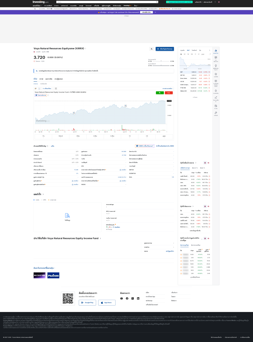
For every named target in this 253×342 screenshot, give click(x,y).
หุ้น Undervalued (176, 8)
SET (181, 72)
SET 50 (182, 75)
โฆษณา (173, 296)
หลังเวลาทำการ (73, 8)
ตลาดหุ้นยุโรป (116, 8)
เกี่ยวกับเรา (174, 292)
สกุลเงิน (182, 50)
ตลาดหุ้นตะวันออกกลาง (128, 8)
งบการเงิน (48, 79)
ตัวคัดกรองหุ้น (117, 6)
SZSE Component (185, 84)
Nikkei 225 (183, 91)
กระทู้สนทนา (59, 79)
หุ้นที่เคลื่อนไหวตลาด (187, 163)
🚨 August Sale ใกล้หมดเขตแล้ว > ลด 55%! (179, 2)
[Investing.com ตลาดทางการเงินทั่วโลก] (40, 2)
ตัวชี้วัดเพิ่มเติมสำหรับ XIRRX (165, 146)
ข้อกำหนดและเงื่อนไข (216, 337)
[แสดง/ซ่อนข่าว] (56, 88)
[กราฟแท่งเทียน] (35, 88)
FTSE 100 (183, 88)
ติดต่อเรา (174, 300)
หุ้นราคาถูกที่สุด (184, 245)
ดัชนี (188, 50)
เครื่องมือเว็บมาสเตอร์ (152, 304)
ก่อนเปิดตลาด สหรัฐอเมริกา (61, 8)
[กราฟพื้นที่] (39, 88)
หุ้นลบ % (202, 168)
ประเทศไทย (42, 8)
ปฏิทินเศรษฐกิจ (106, 6)
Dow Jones (183, 78)
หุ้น (35, 9)
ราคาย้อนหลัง (43, 84)
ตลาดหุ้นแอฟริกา (153, 8)
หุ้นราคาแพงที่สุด (195, 245)
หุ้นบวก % (195, 168)
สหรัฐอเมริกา (170, 251)
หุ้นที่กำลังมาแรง (185, 206)
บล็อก (147, 292)
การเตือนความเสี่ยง (245, 337)
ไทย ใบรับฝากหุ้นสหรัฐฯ (96, 8)
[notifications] (215, 2)
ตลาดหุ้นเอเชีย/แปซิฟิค (141, 8)
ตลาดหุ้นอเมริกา (108, 8)
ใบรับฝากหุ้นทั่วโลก (83, 8)
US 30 (182, 81)
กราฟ (41, 79)
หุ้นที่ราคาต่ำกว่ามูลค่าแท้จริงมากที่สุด (189, 239)
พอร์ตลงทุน (149, 300)
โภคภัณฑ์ (194, 50)
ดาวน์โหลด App (150, 296)
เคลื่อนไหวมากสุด (185, 168)
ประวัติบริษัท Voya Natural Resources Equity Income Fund (66, 238)
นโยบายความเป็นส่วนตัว (231, 337)
